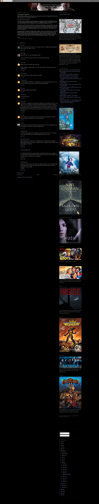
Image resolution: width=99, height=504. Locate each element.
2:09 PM (22, 77)
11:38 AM (23, 128)
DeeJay (22, 101)
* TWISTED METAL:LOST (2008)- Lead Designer (68, 74)
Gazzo (22, 62)
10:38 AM (23, 146)
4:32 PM (22, 112)
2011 (62, 448)
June (63, 459)
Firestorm (22, 73)
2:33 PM (22, 85)
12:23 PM (23, 59)
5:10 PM (22, 136)
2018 (62, 441)
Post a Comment (21, 172)
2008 (62, 491)
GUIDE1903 (23, 162)
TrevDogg (22, 80)
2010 (62, 450)
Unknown (22, 94)
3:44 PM (22, 98)
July (63, 457)
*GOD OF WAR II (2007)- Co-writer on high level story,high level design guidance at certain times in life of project (70, 78)
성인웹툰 (22, 168)
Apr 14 (64, 476)
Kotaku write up (34, 16)
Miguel (22, 53)
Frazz (22, 88)
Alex (21, 45)
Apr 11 (64, 479)
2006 (62, 494)
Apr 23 (64, 469)
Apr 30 (64, 464)
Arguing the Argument (66, 474)
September (64, 453)
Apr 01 (64, 481)
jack (21, 115)
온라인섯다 (23, 145)
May (63, 460)
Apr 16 (64, 471)
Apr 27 (64, 467)
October (63, 452)
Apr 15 (64, 472)
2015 (62, 443)
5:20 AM (22, 120)
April (63, 462)
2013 (62, 445)
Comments (63, 435)
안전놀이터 (23, 157)
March (63, 483)
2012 (62, 446)
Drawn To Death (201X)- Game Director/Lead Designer (69, 69)
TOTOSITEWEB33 (24, 150)
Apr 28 (64, 465)
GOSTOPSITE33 (24, 139)
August (63, 455)
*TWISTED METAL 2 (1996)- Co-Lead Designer (68, 95)
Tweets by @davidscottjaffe (64, 14)
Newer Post (20, 174)
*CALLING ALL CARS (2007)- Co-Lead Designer (68, 75)
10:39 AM (23, 159)
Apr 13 (64, 478)
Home (38, 174)
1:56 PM (22, 70)
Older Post (56, 174)
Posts (62, 433)
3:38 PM (22, 91)
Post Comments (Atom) (27, 177)
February (63, 485)
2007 (62, 493)
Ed (21, 123)
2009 (62, 489)
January (63, 487)
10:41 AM (23, 50)
